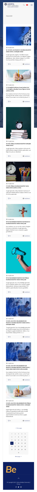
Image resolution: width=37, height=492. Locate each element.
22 (15, 446)
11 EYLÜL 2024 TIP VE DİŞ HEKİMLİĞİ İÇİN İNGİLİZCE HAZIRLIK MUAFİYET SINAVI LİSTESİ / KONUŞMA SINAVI (18, 322)
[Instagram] (21, 487)
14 (21, 440)
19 (21, 443)
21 (11, 446)
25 (25, 446)
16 (11, 443)
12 (15, 440)
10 (25, 437)
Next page (17, 456)
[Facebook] (16, 487)
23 (18, 446)
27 (15, 449)
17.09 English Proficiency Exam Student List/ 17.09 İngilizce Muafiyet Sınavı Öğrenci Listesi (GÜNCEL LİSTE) (18, 89)
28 (18, 449)
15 (25, 440)
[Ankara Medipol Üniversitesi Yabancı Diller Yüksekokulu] (11, 5)
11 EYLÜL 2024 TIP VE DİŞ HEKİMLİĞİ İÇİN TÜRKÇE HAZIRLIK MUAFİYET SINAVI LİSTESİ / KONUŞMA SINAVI (18, 404)
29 (21, 449)
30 (25, 449)
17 (15, 443)
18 (18, 443)
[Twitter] (18, 487)
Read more (27, 64)
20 (25, 443)
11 (11, 440)
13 (18, 440)
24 (21, 446)
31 (18, 452)
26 (11, 449)
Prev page (19, 428)
